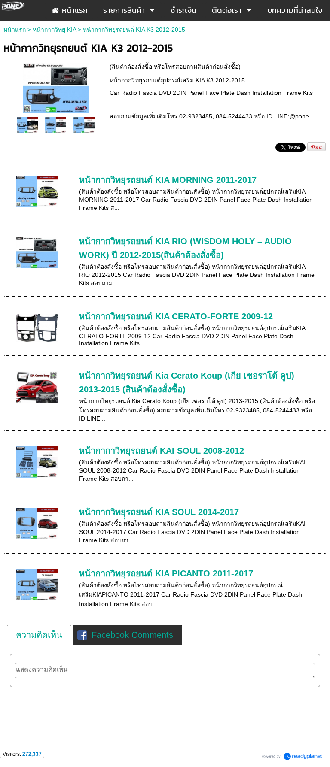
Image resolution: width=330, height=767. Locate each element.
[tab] (39, 635)
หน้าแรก (14, 29)
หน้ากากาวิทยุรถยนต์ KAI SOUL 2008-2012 (161, 450)
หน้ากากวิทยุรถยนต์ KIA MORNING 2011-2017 (168, 180)
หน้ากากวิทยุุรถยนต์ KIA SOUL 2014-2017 (159, 512)
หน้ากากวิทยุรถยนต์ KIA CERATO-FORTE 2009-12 (176, 316)
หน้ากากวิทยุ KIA (54, 29)
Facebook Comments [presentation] (132, 635)
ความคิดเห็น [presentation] (39, 635)
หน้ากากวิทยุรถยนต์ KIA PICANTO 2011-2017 (166, 573)
